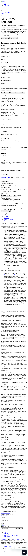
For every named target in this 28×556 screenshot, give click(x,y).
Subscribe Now (19, 528)
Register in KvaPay (5, 211)
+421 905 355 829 (5, 513)
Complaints (6, 218)
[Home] (3, 1)
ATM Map (6, 5)
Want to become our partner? (11, 535)
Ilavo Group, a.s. (17, 539)
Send (2, 523)
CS (7, 12)
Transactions (7, 536)
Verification (6, 220)
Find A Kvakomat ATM (6, 92)
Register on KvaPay (5, 177)
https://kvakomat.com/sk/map (11, 274)
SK (5, 12)
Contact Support (11, 109)
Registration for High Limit (18, 92)
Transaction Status (8, 219)
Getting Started (4, 181)
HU (2, 12)
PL (4, 12)
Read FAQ (3, 109)
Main (5, 4)
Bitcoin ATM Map (5, 38)
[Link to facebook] (4, 552)
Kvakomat (3, 539)
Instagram (8, 515)
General (6, 216)
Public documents (8, 6)
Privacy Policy (7, 546)
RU (9, 12)
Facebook (3, 515)
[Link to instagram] (4, 554)
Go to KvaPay (13, 38)
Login (2, 13)
